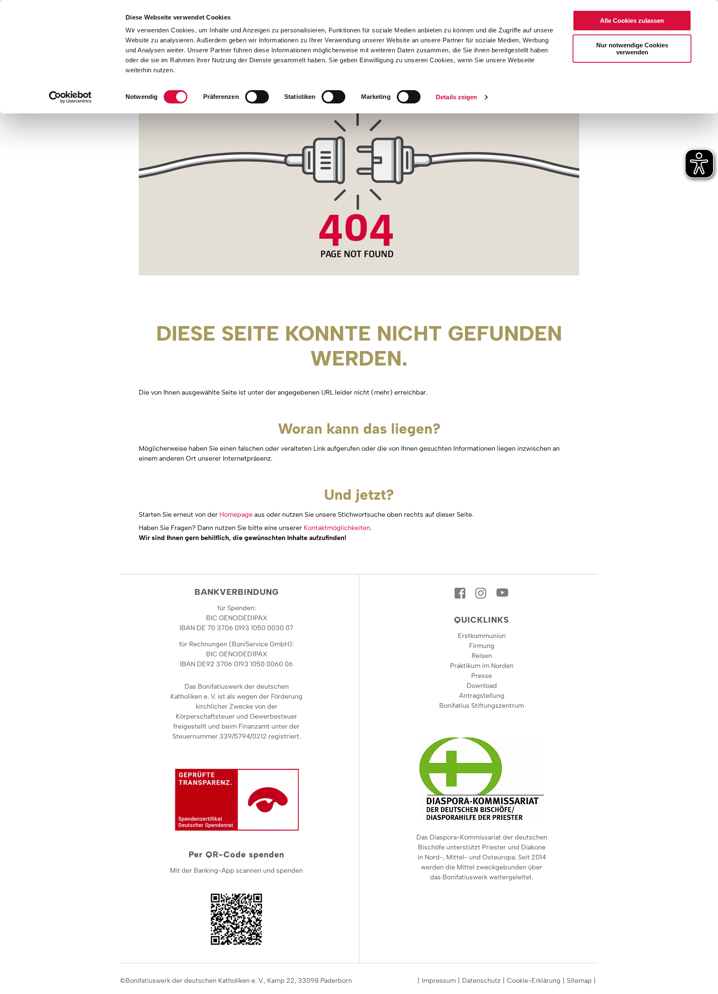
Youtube (502, 593)
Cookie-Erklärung (534, 980)
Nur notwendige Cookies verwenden (632, 49)
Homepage (236, 514)
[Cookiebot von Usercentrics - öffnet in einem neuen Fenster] (70, 97)
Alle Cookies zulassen (632, 20)
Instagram (481, 593)
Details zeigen (456, 97)
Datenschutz (481, 980)
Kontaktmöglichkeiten (337, 528)
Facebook (461, 593)
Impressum (439, 980)
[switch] (257, 96)
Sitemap (579, 980)
